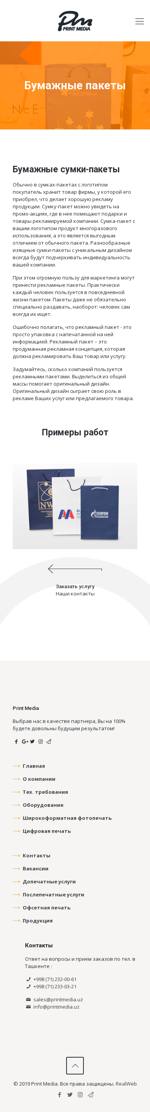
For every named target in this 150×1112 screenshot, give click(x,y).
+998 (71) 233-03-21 (54, 986)
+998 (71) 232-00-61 (54, 979)
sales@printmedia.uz (57, 999)
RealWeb (126, 1083)
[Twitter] (70, 1094)
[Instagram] (80, 1094)
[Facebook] (59, 1094)
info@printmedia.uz (55, 1006)
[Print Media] (75, 21)
